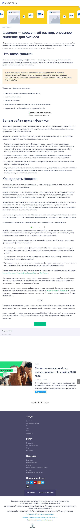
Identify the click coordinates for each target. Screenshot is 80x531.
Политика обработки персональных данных (40, 514)
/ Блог (15, 3)
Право (37, 364)
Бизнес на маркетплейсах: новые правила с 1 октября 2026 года (55, 372)
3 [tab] (35, 402)
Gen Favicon (44, 273)
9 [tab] (46, 402)
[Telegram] (42, 482)
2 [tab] (33, 402)
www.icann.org (33, 526)
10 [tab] (48, 402)
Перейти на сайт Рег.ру (46, 492)
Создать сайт (40, 324)
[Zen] (27, 486)
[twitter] (31, 482)
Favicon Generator (9, 273)
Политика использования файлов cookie (40, 520)
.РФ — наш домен (23, 526)
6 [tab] (41, 402)
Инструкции (6, 27)
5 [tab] (39, 402)
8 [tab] (44, 402)
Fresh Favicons (52, 290)
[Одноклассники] (39, 482)
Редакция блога (7, 331)
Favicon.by (63, 290)
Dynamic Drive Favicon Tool (26, 273)
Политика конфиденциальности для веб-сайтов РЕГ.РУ (40, 517)
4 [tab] (37, 402)
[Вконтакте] (27, 482)
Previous (1, 381)
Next (78, 381)
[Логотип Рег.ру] (6, 3)
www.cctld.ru (44, 525)
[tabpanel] (40, 378)
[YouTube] (35, 482)
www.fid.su (57, 526)
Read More (40, 392)
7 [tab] (42, 402)
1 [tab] (32, 402)
